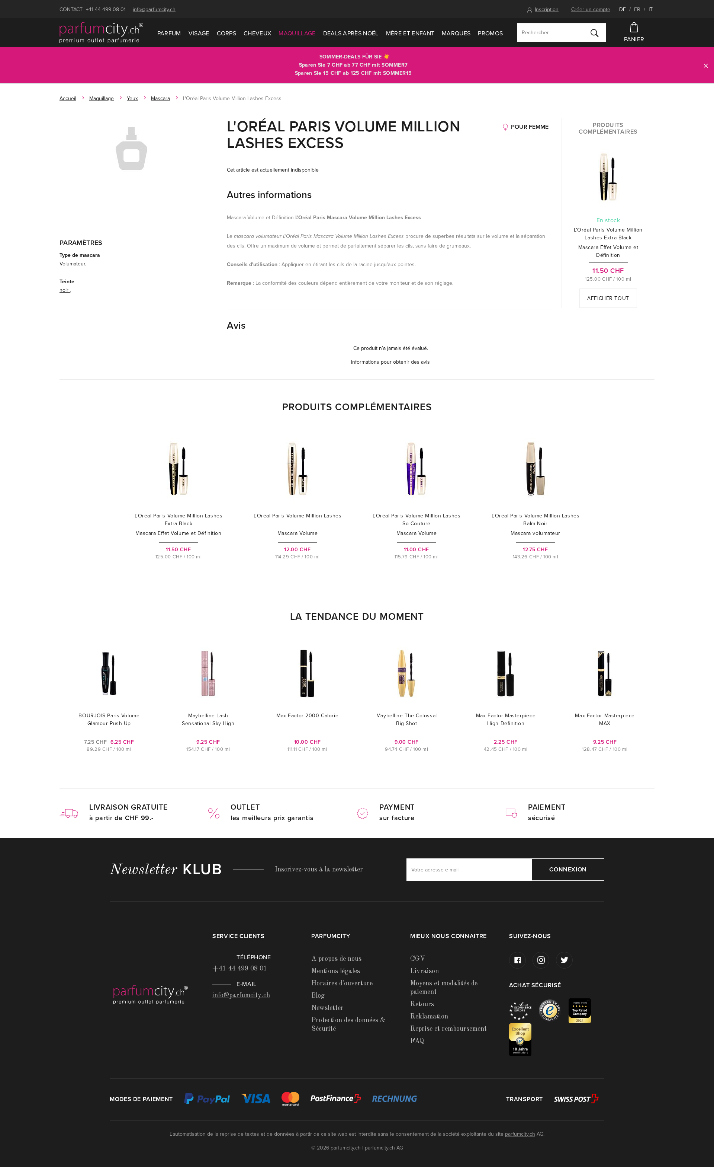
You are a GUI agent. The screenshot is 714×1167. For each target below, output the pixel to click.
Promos (490, 33)
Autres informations (269, 195)
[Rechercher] (594, 32)
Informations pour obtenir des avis (390, 362)
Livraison (424, 971)
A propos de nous (336, 959)
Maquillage (297, 33)
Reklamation (429, 1016)
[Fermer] (706, 65)
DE (622, 9)
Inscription (547, 9)
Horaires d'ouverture (342, 983)
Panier (634, 39)
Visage (199, 33)
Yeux (132, 98)
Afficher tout (608, 298)
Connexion (568, 869)
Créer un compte (590, 9)
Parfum (169, 33)
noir (65, 290)
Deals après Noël (351, 33)
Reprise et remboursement (448, 1029)
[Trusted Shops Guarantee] (554, 1010)
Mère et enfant (410, 33)
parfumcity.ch (520, 1134)
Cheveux (257, 33)
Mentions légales (335, 971)
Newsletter (327, 1008)
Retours (422, 1004)
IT (651, 9)
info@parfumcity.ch (154, 9)
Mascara (160, 98)
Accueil (68, 98)
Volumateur (72, 264)
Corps (227, 33)
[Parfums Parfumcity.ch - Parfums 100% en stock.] (101, 32)
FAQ (417, 1041)
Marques (456, 33)
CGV (417, 959)
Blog (318, 995)
